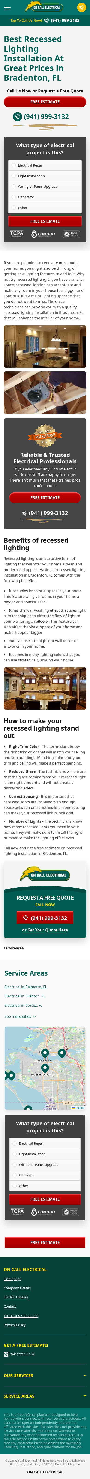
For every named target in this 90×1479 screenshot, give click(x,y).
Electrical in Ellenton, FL (25, 996)
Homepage (12, 1278)
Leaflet (79, 1108)
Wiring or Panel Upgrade (37, 186)
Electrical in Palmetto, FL (26, 986)
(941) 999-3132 (48, 513)
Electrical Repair (30, 165)
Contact (10, 1306)
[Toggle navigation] (7, 7)
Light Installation (31, 175)
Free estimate (45, 101)
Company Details (17, 1288)
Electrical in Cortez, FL (23, 1005)
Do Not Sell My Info (67, 1464)
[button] (45, 1053)
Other (22, 207)
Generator (26, 197)
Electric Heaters (16, 1297)
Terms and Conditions (21, 1315)
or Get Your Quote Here (45, 930)
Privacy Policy (15, 1324)
